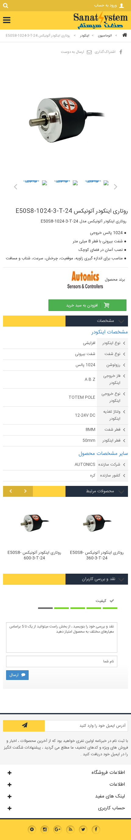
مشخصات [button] (106, 321)
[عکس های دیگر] (15, 186)
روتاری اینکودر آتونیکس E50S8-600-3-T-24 (34, 556)
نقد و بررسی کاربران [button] (98, 579)
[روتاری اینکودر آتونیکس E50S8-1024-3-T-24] (34, 193)
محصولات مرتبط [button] (100, 491)
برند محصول (115, 279)
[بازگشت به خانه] (123, 35)
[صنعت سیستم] (100, 28)
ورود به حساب (105, 5)
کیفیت (101, 601)
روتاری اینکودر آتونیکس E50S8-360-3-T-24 (97, 556)
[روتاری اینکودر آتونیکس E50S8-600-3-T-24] (34, 523)
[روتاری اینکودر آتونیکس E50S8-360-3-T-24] (97, 523)
